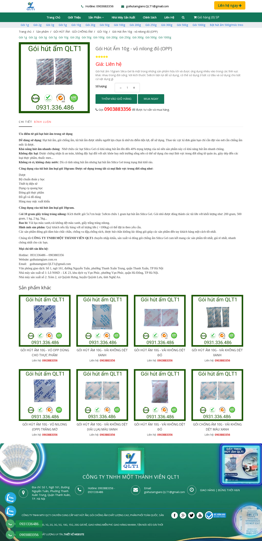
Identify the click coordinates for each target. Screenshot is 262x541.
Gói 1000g (199, 25)
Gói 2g (37, 25)
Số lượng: (101, 86)
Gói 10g (76, 25)
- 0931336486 (101, 490)
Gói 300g (166, 25)
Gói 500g (182, 25)
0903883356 (117, 109)
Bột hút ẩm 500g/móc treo (226, 25)
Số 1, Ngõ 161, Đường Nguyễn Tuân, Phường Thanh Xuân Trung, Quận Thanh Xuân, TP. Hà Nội (51, 493)
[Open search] (183, 17)
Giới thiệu (74, 17)
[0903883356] (10, 534)
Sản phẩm (95, 17)
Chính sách (150, 17)
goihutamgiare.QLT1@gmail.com (164, 492)
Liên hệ (169, 17)
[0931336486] (10, 523)
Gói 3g (50, 25)
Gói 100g (119, 25)
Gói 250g (151, 25)
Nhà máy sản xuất (123, 17)
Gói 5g (63, 25)
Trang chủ (53, 17)
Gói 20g (90, 25)
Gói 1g (25, 25)
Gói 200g (135, 25)
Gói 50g (104, 25)
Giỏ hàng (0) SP (208, 17)
